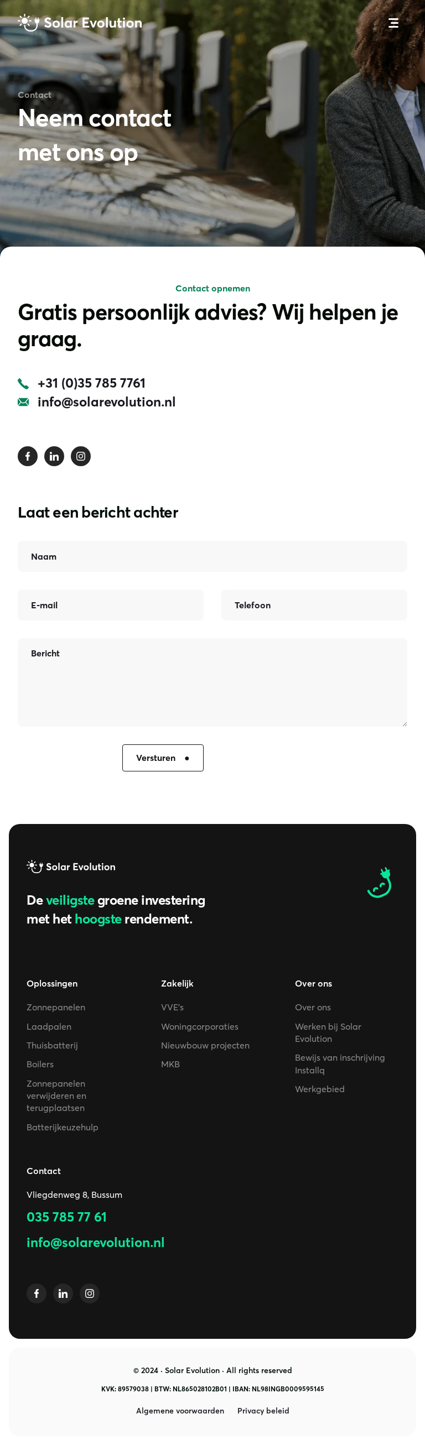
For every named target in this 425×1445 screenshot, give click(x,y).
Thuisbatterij (52, 1045)
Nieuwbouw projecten (205, 1045)
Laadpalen (49, 1026)
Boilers (40, 1064)
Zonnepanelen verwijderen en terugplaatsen (56, 1096)
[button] (393, 22)
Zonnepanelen (56, 1007)
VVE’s (172, 1007)
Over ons (313, 1007)
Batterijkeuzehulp (63, 1127)
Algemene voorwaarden (180, 1411)
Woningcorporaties (200, 1026)
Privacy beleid (263, 1411)
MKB (170, 1064)
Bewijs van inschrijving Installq (340, 1063)
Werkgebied (320, 1088)
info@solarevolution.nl (96, 1242)
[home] (80, 23)
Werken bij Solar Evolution (328, 1032)
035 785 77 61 (67, 1217)
